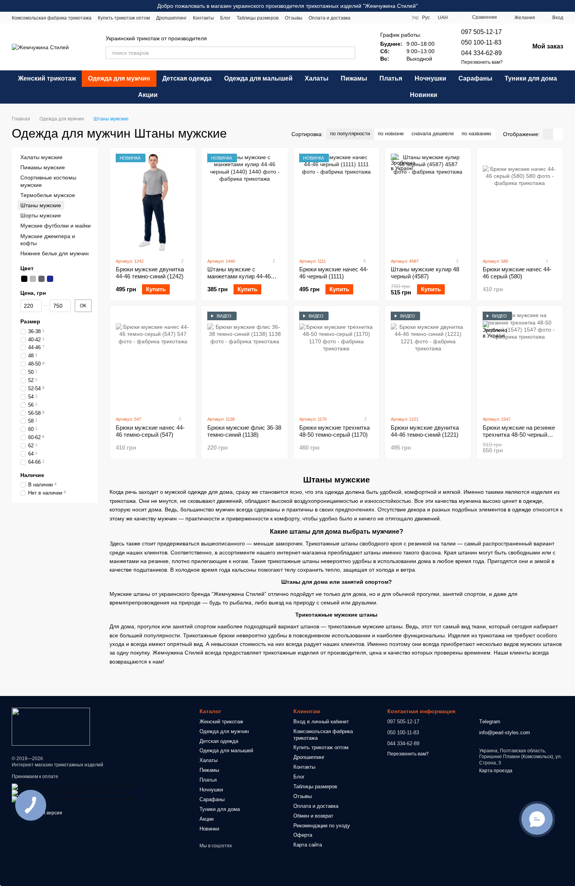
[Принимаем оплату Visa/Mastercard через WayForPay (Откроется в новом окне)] (74, 786)
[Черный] (24, 279)
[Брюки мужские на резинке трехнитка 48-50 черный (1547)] (520, 360)
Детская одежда (187, 78)
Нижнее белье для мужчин (54, 253)
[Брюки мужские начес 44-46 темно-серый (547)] (153, 360)
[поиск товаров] (349, 53)
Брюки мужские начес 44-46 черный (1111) (333, 273)
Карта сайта (307, 845)
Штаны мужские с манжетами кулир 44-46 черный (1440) (239, 276)
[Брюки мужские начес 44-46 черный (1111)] (336, 202)
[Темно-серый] (41, 279)
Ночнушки (430, 78)
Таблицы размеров (258, 18)
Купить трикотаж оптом (124, 18)
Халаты (317, 78)
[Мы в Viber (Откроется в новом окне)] (399, 17)
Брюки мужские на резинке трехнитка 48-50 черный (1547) (519, 434)
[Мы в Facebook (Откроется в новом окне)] (361, 17)
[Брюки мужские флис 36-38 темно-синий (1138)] (244, 360)
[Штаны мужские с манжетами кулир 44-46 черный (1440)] (244, 202)
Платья (390, 78)
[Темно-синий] (50, 279)
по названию (476, 133)
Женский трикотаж (47, 78)
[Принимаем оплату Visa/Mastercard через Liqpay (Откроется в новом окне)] (69, 792)
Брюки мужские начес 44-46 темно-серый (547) (150, 431)
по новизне (391, 133)
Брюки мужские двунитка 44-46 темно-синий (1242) (150, 273)
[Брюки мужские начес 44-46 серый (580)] (520, 202)
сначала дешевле (432, 133)
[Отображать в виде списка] (558, 134)
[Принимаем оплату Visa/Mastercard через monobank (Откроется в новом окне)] (73, 799)
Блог (225, 18)
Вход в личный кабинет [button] (321, 722)
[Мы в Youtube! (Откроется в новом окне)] (380, 17)
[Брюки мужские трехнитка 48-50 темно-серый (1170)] (336, 360)
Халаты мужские (41, 157)
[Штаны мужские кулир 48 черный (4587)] (428, 202)
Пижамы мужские (42, 167)
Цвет (27, 268)
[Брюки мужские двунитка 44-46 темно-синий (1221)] (428, 360)
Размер (30, 322)
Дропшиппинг (171, 18)
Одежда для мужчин (119, 78)
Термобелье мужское (47, 195)
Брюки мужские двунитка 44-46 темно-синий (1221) (425, 431)
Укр (415, 17)
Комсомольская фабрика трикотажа (52, 18)
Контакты (203, 18)
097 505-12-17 (481, 32)
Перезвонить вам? (482, 62)
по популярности (350, 133)
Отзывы (293, 18)
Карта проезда (495, 770)
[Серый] (33, 279)
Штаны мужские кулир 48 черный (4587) (425, 273)
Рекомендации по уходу (321, 826)
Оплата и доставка (329, 18)
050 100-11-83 (481, 42)
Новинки (423, 94)
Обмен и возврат (313, 816)
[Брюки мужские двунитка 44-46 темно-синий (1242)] (153, 202)
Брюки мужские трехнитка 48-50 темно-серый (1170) (334, 431)
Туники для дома (531, 78)
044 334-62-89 (481, 53)
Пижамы (354, 78)
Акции (148, 94)
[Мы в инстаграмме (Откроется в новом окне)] (371, 17)
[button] (568, 6)
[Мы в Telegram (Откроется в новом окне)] (389, 17)
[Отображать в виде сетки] (548, 134)
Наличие (32, 475)
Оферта (302, 835)
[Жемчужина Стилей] (51, 726)
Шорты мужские (40, 215)
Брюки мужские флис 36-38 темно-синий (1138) (244, 431)
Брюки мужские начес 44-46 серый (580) (517, 273)
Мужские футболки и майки (55, 225)
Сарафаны (475, 78)
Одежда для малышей (258, 78)
